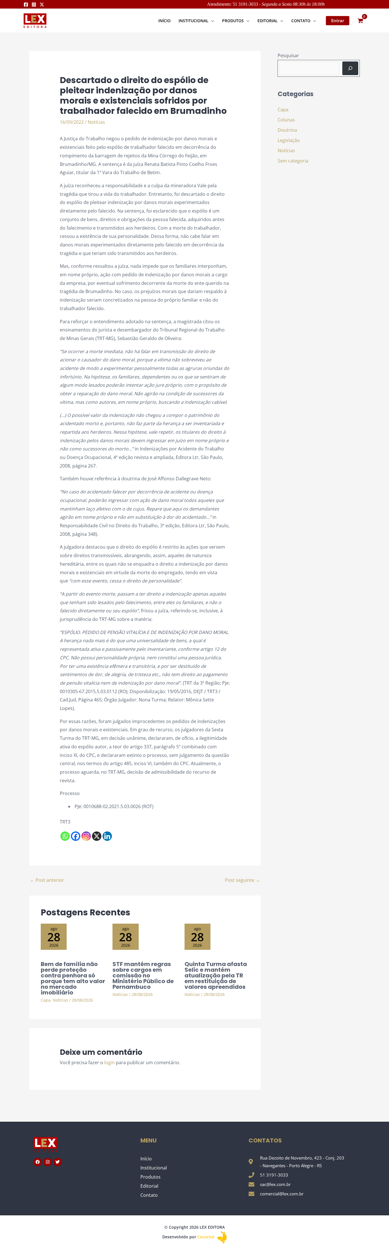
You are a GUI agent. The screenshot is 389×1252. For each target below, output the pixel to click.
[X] (96, 836)
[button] (211, 20)
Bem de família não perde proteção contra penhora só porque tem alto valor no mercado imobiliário (73, 978)
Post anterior (47, 880)
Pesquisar (288, 55)
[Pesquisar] (350, 68)
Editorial (149, 1186)
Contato (149, 1195)
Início (146, 1159)
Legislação (289, 140)
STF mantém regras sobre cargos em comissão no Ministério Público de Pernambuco (143, 975)
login (109, 1062)
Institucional (153, 1168)
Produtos (150, 1177)
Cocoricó (206, 1236)
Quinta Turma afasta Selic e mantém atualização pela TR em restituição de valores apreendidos (216, 975)
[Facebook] (26, 4)
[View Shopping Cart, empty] (360, 21)
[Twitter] (42, 4)
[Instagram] (34, 4)
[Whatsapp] (65, 836)
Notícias (96, 122)
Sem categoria (293, 161)
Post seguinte (242, 880)
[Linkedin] (107, 836)
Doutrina (287, 130)
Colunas (286, 120)
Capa (45, 1000)
